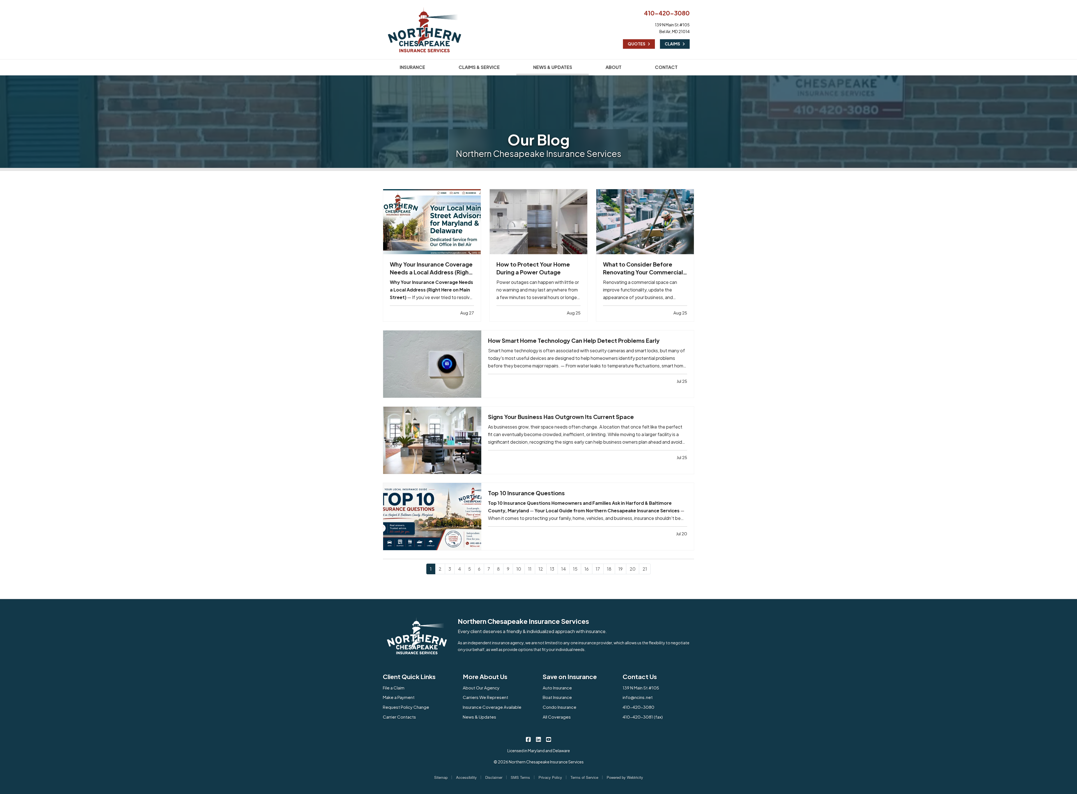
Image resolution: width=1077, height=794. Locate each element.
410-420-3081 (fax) (643, 716)
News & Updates (479, 716)
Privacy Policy (550, 777)
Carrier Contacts (399, 716)
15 (575, 569)
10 (518, 569)
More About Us (485, 676)
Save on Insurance (570, 676)
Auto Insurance (557, 687)
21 (645, 569)
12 (540, 569)
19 (620, 569)
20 (633, 569)
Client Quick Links (409, 676)
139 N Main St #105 (641, 687)
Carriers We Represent (485, 697)
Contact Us (640, 676)
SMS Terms (520, 777)
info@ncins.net (638, 697)
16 (586, 569)
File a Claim (393, 687)
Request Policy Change (406, 707)
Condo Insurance (559, 707)
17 (598, 569)
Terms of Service (584, 777)
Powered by (625, 777)
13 (552, 569)
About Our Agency (481, 687)
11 (529, 569)
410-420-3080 (667, 13)
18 (609, 569)
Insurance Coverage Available (492, 707)
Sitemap (441, 777)
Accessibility (466, 777)
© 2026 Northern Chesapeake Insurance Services (539, 761)
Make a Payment (399, 697)
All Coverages (557, 716)
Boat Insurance (557, 697)
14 (563, 569)
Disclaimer (493, 777)
